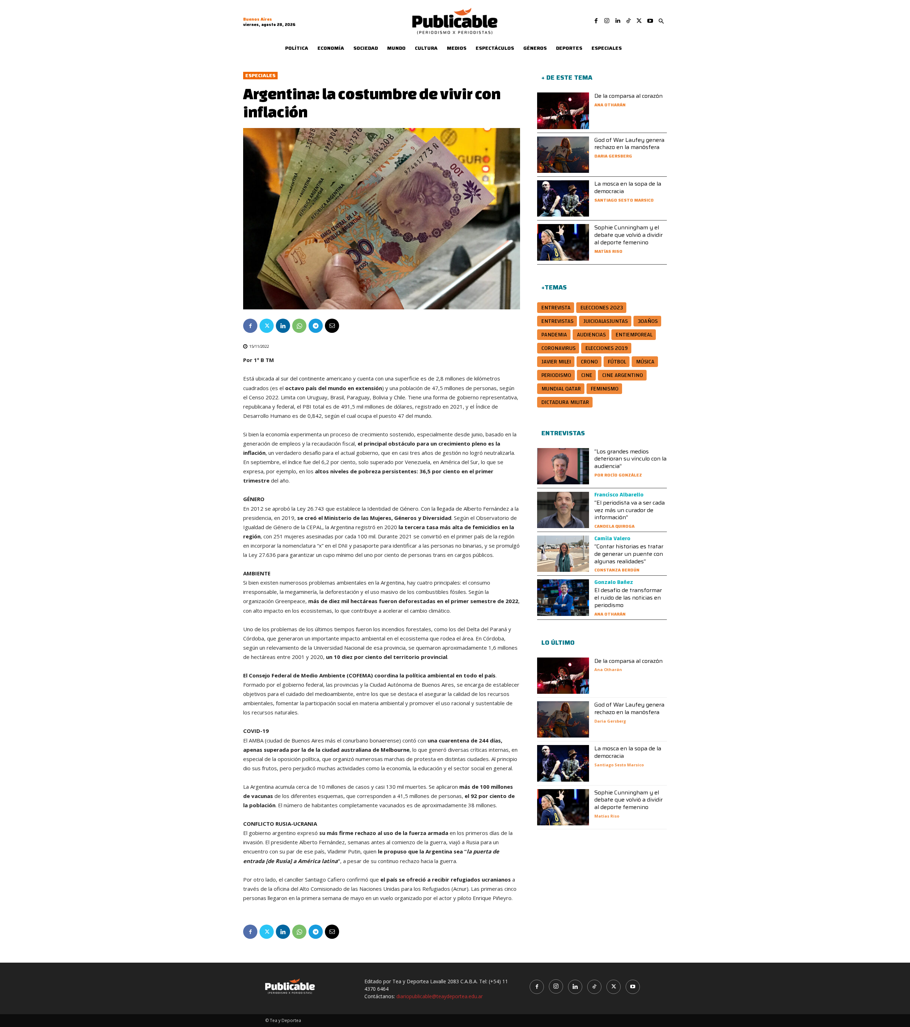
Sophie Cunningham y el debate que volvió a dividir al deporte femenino (628, 235)
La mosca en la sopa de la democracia (627, 187)
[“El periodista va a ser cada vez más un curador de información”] (563, 510)
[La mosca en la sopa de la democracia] (563, 198)
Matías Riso (608, 251)
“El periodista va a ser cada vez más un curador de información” (629, 510)
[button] (661, 21)
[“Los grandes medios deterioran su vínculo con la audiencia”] (563, 466)
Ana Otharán (610, 104)
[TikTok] (628, 21)
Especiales (260, 75)
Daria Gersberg (613, 156)
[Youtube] (650, 21)
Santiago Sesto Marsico (624, 200)
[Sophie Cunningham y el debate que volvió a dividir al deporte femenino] (563, 242)
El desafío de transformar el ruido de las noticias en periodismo (628, 598)
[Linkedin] (617, 21)
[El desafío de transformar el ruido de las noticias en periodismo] (563, 597)
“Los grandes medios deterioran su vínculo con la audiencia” (630, 459)
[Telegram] (316, 326)
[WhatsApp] (299, 326)
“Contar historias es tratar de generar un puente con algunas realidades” (628, 554)
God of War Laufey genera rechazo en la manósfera (629, 143)
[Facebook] (596, 21)
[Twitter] (639, 21)
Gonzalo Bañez (613, 582)
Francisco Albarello (618, 494)
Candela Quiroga (614, 526)
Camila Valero (612, 538)
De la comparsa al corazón (628, 95)
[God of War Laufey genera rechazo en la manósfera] (563, 155)
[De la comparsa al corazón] (563, 110)
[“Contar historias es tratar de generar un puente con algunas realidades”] (563, 554)
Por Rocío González (618, 475)
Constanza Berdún (616, 569)
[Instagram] (606, 21)
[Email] (332, 326)
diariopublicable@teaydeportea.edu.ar (439, 996)
